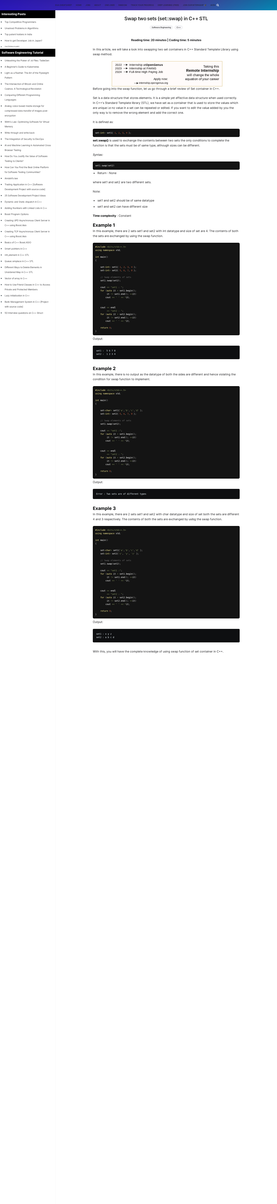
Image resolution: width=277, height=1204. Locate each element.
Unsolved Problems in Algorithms (21, 28)
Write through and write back (20, 132)
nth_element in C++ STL (17, 255)
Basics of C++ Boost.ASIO (18, 242)
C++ (179, 27)
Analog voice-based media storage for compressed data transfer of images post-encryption (26, 111)
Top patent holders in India (18, 34)
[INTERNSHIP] (12, 46)
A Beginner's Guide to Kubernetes (22, 66)
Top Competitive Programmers (20, 22)
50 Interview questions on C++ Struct (24, 312)
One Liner (110, 5)
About (97, 5)
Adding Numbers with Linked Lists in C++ (26, 208)
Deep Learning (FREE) (168, 5)
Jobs (88, 5)
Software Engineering (161, 27)
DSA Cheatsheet (63, 5)
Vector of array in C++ (16, 278)
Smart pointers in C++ (16, 248)
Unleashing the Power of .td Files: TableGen (27, 60)
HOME (79, 5)
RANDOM (122, 5)
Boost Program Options (17, 214)
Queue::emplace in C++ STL (19, 261)
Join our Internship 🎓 (194, 5)
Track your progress (142, 5)
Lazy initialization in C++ (17, 295)
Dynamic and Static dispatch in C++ (23, 201)
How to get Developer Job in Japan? (23, 40)
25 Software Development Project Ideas (25, 195)
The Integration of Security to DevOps (24, 139)
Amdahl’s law (11, 178)
